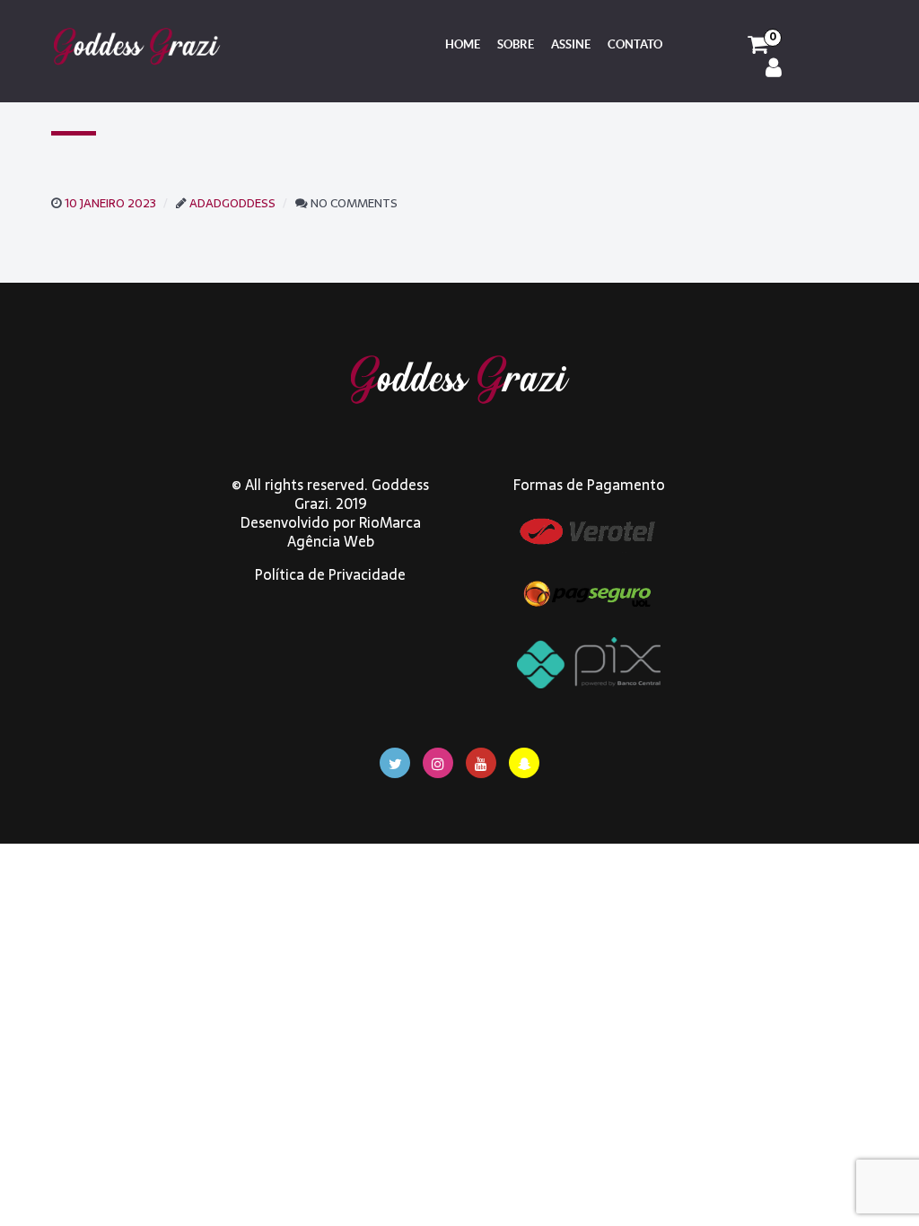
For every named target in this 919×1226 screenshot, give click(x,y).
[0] (758, 45)
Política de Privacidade (330, 574)
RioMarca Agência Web (354, 532)
